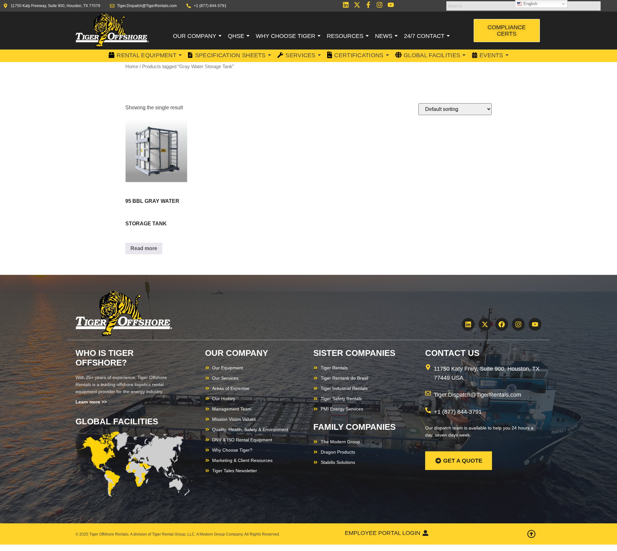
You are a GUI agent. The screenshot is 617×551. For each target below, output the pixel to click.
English (529, 3)
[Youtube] (391, 5)
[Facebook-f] (368, 5)
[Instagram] (379, 5)
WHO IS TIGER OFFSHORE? (105, 357)
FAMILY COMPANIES (354, 427)
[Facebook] (501, 324)
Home (131, 66)
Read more (143, 248)
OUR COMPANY (236, 353)
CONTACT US (452, 353)
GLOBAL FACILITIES (117, 421)
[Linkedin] (346, 5)
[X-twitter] (357, 5)
